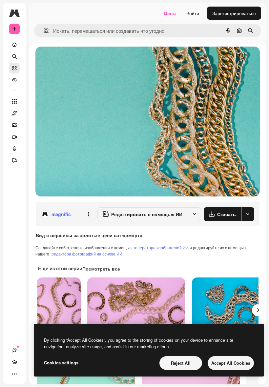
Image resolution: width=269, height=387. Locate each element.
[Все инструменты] (14, 101)
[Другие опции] (88, 214)
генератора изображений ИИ (161, 247)
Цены (170, 13)
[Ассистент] (14, 160)
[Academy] (14, 362)
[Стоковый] (14, 68)
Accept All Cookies (230, 363)
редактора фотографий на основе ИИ (87, 253)
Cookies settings (61, 362)
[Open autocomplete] (43, 30)
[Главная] (14, 44)
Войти (192, 13)
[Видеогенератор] (14, 137)
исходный (79, 58)
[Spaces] (14, 113)
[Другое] (14, 374)
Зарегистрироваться (234, 13)
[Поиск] (14, 56)
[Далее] (258, 310)
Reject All (181, 363)
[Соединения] (14, 350)
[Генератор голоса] (14, 148)
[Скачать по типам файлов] (247, 214)
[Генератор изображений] (14, 125)
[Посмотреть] (14, 80)
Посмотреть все (101, 268)
